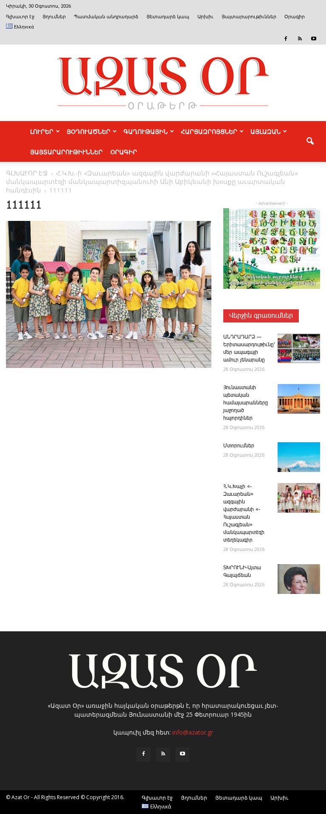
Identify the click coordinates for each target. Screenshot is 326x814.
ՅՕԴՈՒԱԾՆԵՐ (88, 131)
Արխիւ (205, 17)
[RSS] (299, 39)
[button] (310, 141)
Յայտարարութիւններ (249, 17)
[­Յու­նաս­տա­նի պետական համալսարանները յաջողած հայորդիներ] (299, 399)
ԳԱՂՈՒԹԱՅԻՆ (146, 131)
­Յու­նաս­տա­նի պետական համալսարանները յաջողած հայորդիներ (245, 403)
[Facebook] (285, 39)
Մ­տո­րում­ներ (238, 446)
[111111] (108, 366)
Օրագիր (294, 17)
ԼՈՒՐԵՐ (41, 131)
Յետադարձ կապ (167, 17)
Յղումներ (54, 17)
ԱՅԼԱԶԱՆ (265, 131)
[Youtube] (313, 39)
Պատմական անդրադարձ (106, 17)
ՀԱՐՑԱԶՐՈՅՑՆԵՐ (209, 131)
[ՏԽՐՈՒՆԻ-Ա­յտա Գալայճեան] (299, 579)
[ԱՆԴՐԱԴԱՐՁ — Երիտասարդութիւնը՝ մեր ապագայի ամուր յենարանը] (299, 348)
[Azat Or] (163, 83)
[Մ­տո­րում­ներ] (299, 457)
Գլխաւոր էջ (20, 17)
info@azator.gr (192, 732)
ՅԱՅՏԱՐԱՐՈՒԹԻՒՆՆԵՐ (66, 151)
